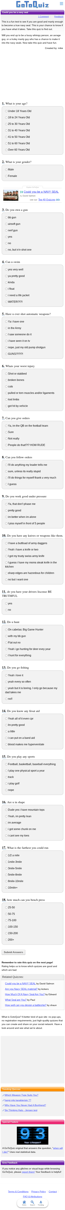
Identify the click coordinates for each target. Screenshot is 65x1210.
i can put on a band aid (21, 737)
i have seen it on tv (18, 340)
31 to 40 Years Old (18, 130)
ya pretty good (16, 276)
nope (10, 790)
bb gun (11, 217)
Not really (13, 438)
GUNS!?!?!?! (15, 353)
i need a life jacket (18, 295)
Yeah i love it (15, 675)
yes (9, 236)
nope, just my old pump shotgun (26, 347)
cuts (10, 386)
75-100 (11, 920)
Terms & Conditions (18, 1191)
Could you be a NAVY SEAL (41, 191)
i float (10, 288)
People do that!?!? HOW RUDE (26, 445)
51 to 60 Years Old (18, 143)
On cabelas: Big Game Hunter (25, 629)
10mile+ (12, 887)
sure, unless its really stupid (24, 471)
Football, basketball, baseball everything (31, 764)
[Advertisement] (32, 75)
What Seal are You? (15, 999)
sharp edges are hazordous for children (30, 573)
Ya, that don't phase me (21, 504)
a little (11, 731)
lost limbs (13, 399)
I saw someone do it (19, 334)
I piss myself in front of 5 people (26, 523)
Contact (53, 1191)
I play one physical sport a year (25, 770)
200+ (10, 939)
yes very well (15, 269)
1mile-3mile (14, 861)
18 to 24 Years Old (18, 117)
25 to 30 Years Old (18, 123)
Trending (41, 1205)
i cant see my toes (18, 835)
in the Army (14, 328)
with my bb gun (16, 636)
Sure (10, 432)
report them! (28, 1172)
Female (12, 176)
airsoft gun (13, 223)
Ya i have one (15, 321)
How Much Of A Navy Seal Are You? (25, 994)
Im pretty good (16, 724)
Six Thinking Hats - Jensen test (21, 1110)
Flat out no (13, 642)
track (10, 777)
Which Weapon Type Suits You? (21, 1095)
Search (32, 1205)
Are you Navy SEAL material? (21, 989)
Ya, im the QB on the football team (27, 425)
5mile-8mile (14, 874)
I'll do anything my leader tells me (27, 464)
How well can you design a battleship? (25, 1005)
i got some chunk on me (21, 829)
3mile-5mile (14, 868)
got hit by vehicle (17, 405)
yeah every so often (19, 681)
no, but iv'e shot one (19, 249)
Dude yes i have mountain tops (25, 809)
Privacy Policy (38, 1191)
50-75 (11, 913)
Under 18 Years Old (19, 111)
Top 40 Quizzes (46, 199)
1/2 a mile (13, 855)
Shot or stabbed (17, 373)
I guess (11, 484)
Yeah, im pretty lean (19, 816)
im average (14, 822)
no (9, 243)
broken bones (15, 380)
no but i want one (17, 579)
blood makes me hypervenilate (25, 744)
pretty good (14, 510)
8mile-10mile (15, 881)
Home (24, 1205)
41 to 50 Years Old (18, 136)
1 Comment (43, 16)
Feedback (58, 16)
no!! (9, 698)
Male (10, 169)
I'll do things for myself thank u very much (31, 477)
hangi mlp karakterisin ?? (18, 1100)
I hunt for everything (19, 655)
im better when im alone (21, 516)
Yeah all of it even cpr (20, 718)
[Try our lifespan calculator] (32, 1136)
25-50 (11, 907)
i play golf (13, 783)
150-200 (12, 933)
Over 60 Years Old (18, 149)
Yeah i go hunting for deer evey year (28, 649)
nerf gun (12, 230)
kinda (10, 282)
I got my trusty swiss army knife (25, 556)
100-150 (12, 926)
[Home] (32, 4)
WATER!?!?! (14, 301)
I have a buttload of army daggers (27, 543)
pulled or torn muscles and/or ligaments (30, 393)
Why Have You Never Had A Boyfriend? (25, 1105)
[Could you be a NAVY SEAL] (10, 195)
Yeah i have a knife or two (22, 549)
